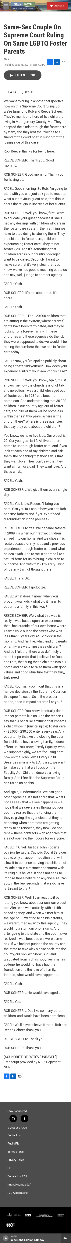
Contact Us (14, 1135)
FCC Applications (18, 1192)
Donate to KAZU (17, 1176)
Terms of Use (16, 1151)
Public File (13, 1143)
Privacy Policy (16, 1160)
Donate (59, 5)
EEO (10, 1168)
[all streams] (66, 1238)
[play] (5, 1238)
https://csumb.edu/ (19, 1184)
